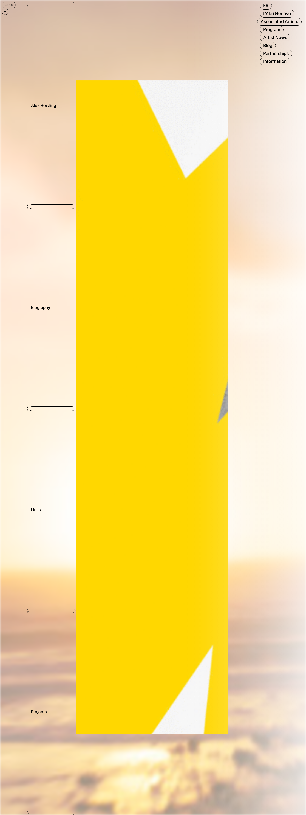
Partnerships (276, 53)
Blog (267, 45)
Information (275, 61)
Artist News (275, 37)
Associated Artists (279, 21)
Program (271, 29)
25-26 (9, 5)
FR (266, 5)
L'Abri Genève (277, 13)
